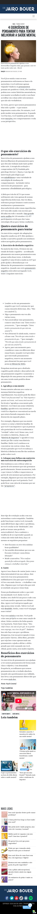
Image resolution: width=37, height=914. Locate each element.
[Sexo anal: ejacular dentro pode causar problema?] (4, 814)
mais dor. (12, 679)
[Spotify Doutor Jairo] (30, 898)
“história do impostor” (10, 438)
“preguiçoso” (9, 486)
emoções (9, 118)
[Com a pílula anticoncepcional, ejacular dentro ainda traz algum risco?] (4, 871)
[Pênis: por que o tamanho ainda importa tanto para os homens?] (4, 850)
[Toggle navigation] (33, 16)
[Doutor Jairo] (18, 9)
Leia (14, 24)
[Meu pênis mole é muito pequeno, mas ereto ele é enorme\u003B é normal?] (4, 829)
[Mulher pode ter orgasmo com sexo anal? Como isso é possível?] (4, 836)
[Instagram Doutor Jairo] (25, 898)
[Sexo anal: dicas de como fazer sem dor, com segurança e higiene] (4, 857)
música (12, 616)
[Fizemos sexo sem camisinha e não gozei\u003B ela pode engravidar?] (4, 864)
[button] (27, 906)
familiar (4, 408)
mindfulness (9, 177)
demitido (8, 608)
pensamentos (24, 87)
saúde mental (15, 714)
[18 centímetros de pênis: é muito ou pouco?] (4, 879)
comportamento (6, 714)
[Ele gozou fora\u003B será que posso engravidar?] (4, 843)
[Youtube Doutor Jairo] (16, 898)
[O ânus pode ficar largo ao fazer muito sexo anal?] (4, 821)
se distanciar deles (17, 364)
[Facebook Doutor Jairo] (6, 898)
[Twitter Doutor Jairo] (11, 898)
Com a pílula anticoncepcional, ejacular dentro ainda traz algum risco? (19, 872)
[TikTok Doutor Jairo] (20, 898)
